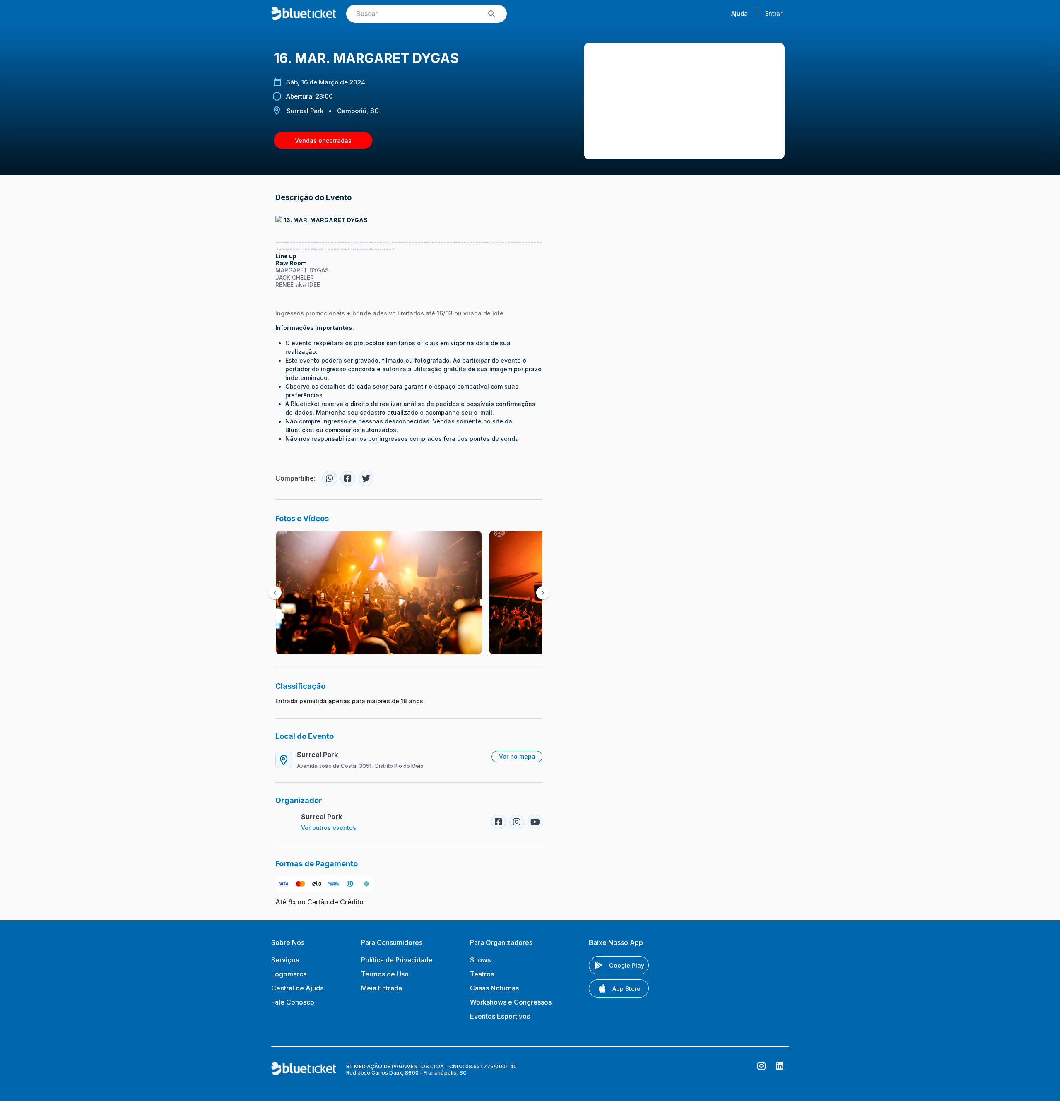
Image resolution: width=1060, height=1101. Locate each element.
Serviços (285, 960)
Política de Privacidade (397, 960)
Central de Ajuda (297, 988)
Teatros (482, 974)
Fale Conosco (292, 1002)
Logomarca (289, 974)
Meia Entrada (381, 988)
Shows (480, 960)
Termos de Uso (385, 974)
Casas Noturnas (494, 988)
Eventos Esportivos (500, 1016)
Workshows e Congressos (511, 1002)
